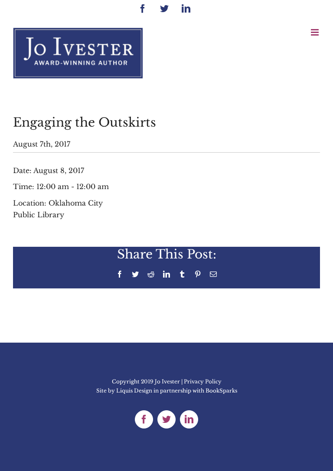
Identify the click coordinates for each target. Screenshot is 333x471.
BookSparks (221, 390)
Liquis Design (134, 390)
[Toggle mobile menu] (315, 32)
